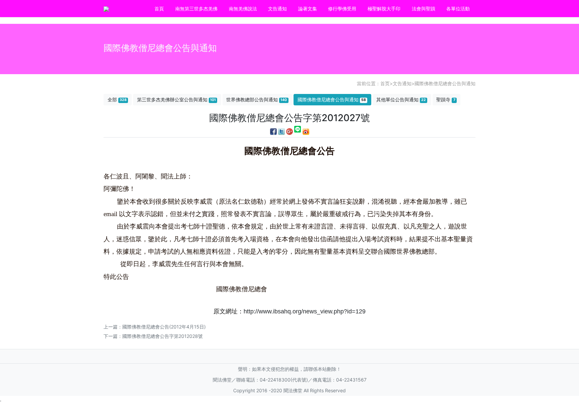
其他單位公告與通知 (401, 99)
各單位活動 (458, 8)
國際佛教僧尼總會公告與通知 (444, 83)
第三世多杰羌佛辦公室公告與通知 (176, 99)
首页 (385, 83)
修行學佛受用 (342, 8)
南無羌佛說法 (243, 8)
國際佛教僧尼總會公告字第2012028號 (162, 336)
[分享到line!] (297, 131)
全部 (117, 99)
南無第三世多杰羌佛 (196, 8)
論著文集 (307, 8)
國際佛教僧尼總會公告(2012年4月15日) (164, 327)
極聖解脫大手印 (384, 8)
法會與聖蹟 (423, 8)
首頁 (159, 8)
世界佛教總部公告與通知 (256, 99)
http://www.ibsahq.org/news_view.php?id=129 (305, 311)
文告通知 (277, 8)
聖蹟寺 (445, 99)
